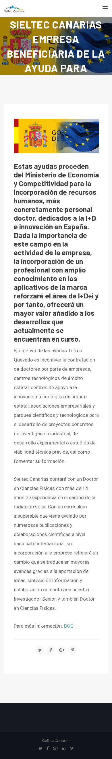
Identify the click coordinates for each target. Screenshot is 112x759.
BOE (68, 626)
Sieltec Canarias (56, 740)
